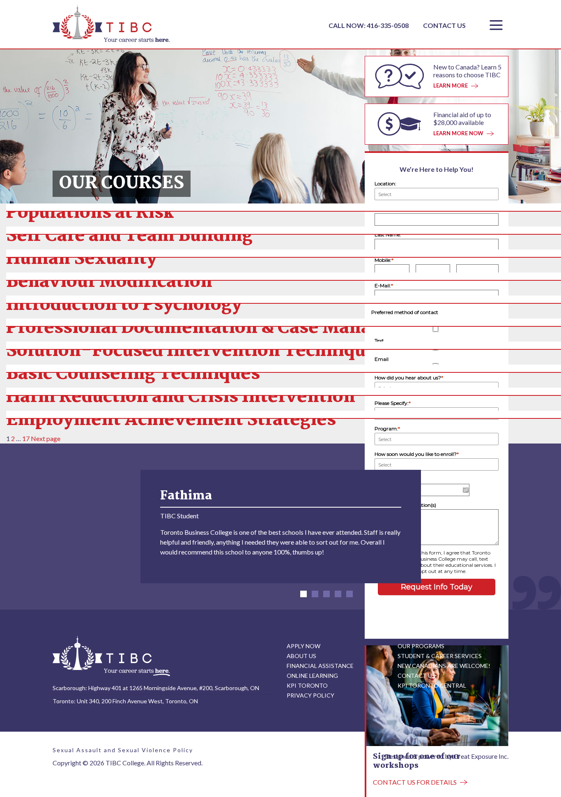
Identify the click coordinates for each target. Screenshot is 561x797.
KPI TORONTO (307, 685)
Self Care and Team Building (129, 236)
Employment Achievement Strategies (171, 420)
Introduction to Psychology (124, 305)
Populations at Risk (90, 213)
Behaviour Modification (109, 282)
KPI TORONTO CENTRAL (432, 685)
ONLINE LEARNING (312, 675)
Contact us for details (415, 782)
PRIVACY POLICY (310, 695)
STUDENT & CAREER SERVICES (440, 655)
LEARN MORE (450, 85)
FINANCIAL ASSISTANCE (320, 665)
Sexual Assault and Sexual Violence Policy (123, 749)
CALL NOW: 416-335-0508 (369, 25)
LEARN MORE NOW (458, 133)
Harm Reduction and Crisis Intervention (180, 397)
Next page (45, 438)
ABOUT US (301, 655)
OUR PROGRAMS (421, 645)
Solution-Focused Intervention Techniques (195, 351)
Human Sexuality (81, 259)
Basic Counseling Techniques (133, 374)
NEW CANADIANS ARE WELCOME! (444, 665)
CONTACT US (444, 25)
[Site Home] (111, 655)
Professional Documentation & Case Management (222, 328)
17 (26, 438)
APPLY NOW (303, 645)
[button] (303, 594)
